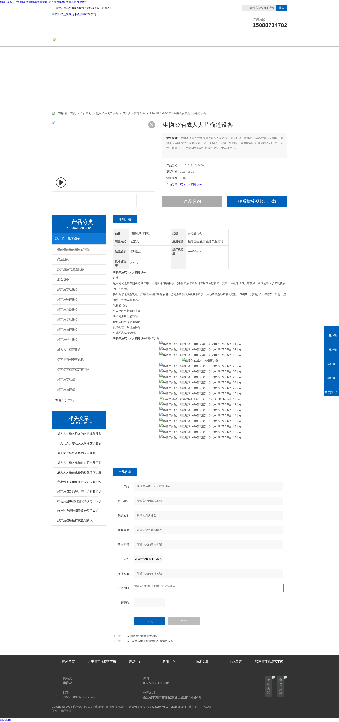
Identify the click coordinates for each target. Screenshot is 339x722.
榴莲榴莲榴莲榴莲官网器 (73, 369)
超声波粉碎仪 (66, 389)
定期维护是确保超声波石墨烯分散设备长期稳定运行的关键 (80, 482)
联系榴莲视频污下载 (235, 40)
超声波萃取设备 (67, 289)
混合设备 (63, 279)
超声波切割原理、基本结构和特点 (79, 491)
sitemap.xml (178, 706)
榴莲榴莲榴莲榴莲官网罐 (73, 249)
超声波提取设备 (67, 319)
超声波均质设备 (67, 309)
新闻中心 (168, 661)
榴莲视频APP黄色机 (70, 359)
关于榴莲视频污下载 (102, 40)
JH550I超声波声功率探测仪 (141, 636)
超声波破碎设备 (67, 299)
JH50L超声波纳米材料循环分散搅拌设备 (148, 641)
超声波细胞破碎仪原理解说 (75, 520)
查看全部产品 (64, 400)
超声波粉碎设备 (67, 329)
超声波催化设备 (67, 339)
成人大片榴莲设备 (134, 113)
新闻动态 (168, 40)
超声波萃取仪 (66, 379)
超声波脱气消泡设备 (70, 269)
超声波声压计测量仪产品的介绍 (77, 510)
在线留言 (269, 40)
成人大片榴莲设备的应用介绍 (76, 453)
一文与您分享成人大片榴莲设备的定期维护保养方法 (80, 443)
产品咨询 (192, 201)
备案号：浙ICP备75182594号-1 (148, 706)
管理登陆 (65, 710)
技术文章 (202, 40)
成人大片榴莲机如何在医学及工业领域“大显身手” (80, 462)
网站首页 (67, 40)
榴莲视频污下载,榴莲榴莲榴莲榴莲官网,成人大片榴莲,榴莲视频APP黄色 (43, 2)
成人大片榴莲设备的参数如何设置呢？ (80, 472)
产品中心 (135, 40)
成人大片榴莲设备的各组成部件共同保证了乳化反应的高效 (80, 433)
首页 (73, 113)
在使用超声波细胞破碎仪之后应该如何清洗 (80, 501)
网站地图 (5, 719)
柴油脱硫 (63, 259)
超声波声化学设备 (107, 113)
